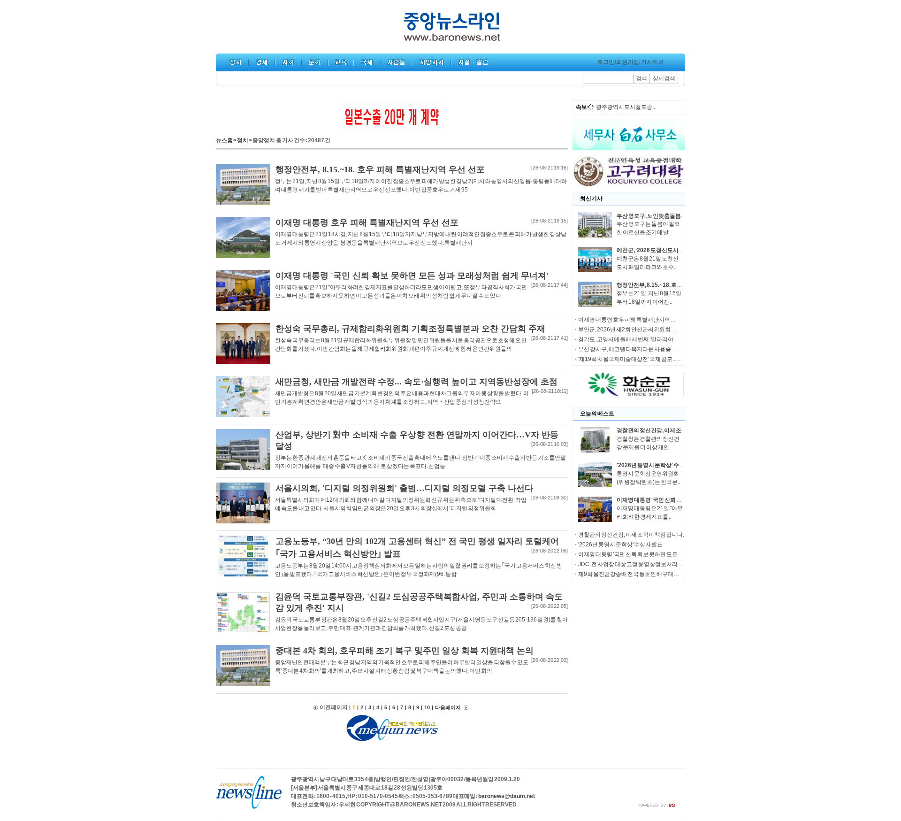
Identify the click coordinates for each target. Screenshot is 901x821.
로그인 (605, 62)
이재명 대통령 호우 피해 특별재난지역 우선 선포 (636, 319)
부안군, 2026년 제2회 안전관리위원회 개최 (630, 329)
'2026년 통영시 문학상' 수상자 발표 (659, 465)
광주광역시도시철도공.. (625, 107)
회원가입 (628, 62)
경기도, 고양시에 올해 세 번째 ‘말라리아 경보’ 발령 (638, 339)
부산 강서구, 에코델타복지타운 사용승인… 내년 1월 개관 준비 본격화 (661, 349)
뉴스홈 (224, 140)
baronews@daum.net (506, 796)
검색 (641, 78)
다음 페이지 (448, 707)
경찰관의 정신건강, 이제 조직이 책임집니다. (670, 430)
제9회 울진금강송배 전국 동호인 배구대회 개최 (634, 574)
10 (427, 707)
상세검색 (664, 78)
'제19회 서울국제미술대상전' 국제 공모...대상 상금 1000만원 (651, 359)
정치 (242, 140)
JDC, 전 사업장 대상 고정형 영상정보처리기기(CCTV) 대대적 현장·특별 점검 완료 (676, 564)
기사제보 (652, 62)
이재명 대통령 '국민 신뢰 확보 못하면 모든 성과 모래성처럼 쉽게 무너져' (663, 554)
